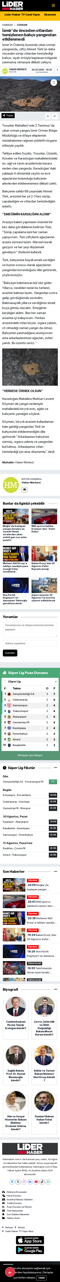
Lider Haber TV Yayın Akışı (19, 1231)
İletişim (9, 1227)
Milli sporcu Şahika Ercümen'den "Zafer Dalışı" (43, 529)
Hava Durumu (14, 1195)
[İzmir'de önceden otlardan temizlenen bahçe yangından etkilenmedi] (30, 94)
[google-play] (30, 1250)
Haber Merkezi (31, 482)
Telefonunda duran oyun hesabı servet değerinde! (39, 971)
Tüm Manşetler (15, 1211)
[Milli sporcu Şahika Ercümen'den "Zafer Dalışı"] (44, 516)
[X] (18, 1182)
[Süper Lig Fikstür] (55, 768)
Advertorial (34, 963)
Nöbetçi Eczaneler (17, 1192)
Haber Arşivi (13, 1218)
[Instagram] (24, 1182)
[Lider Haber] (12, 5)
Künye (21, 1227)
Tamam (41, 1278)
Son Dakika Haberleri (18, 1214)
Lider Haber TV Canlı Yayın (22, 14)
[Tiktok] (42, 1182)
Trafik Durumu (14, 1203)
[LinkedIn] (30, 1182)
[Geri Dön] (10, 1272)
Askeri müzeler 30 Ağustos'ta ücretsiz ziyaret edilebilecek (43, 598)
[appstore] (30, 1240)
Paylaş (9, 115)
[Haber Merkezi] (11, 484)
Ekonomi (50, 14)
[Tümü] (55, 871)
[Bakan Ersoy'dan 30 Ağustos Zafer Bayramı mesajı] (44, 553)
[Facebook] (12, 1182)
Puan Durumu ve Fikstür (19, 1207)
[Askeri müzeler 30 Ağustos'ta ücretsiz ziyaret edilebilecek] (44, 585)
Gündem (22, 25)
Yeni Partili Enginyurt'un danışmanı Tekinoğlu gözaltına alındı (41, 954)
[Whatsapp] (48, 1182)
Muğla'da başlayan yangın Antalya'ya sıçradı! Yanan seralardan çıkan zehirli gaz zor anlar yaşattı (41, 888)
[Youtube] (36, 1182)
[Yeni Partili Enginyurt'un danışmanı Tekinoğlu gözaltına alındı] (16, 585)
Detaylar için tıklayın (30, 755)
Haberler (7, 25)
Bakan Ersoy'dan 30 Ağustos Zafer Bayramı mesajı (43, 566)
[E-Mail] (24, 490)
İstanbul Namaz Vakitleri (20, 1199)
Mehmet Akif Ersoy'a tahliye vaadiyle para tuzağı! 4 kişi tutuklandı (41, 921)
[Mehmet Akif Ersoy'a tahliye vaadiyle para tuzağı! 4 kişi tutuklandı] (16, 553)
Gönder (10, 653)
